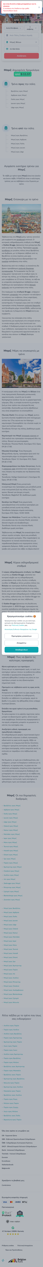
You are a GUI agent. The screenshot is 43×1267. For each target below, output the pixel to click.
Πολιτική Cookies (18, 625)
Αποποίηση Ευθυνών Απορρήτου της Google (21, 629)
